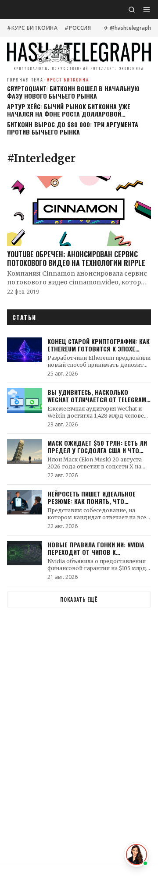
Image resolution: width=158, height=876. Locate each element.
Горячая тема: (48, 79)
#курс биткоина (32, 28)
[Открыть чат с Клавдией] (136, 854)
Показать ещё (78, 599)
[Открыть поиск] (131, 9)
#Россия (78, 28)
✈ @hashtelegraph (127, 28)
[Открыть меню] (146, 9)
